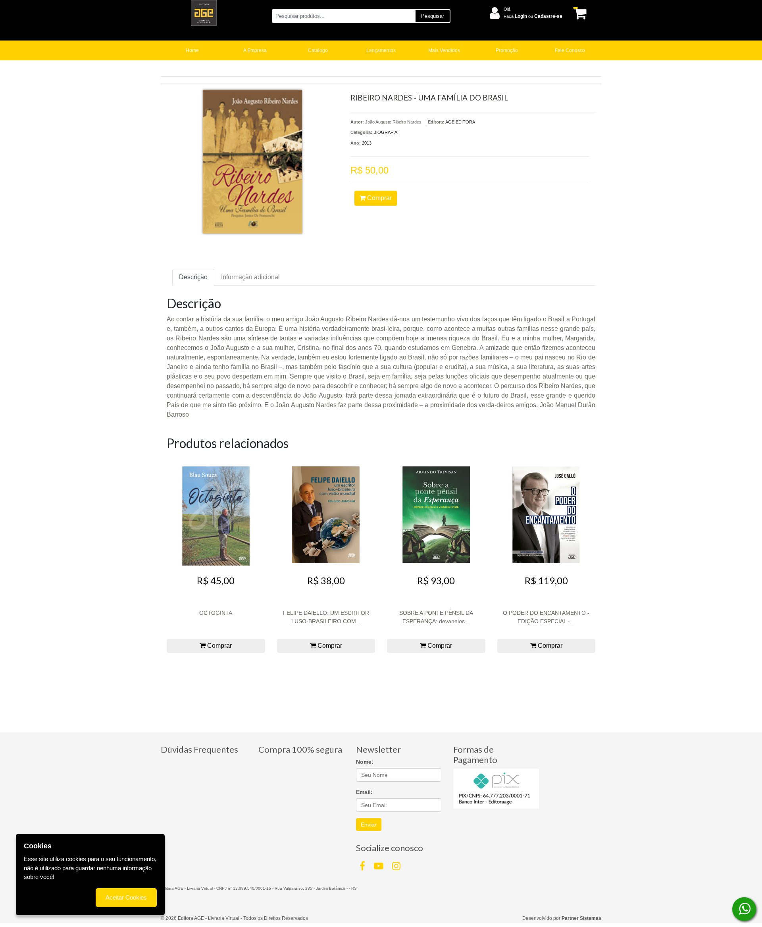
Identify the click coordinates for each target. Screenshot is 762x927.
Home (192, 50)
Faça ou (533, 16)
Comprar (379, 198)
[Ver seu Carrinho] (578, 13)
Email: (364, 792)
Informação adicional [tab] (250, 277)
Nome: (364, 762)
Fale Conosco (570, 50)
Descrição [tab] (193, 277)
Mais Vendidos (444, 50)
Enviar (369, 824)
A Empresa (255, 50)
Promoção (507, 50)
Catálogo (318, 50)
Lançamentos (381, 50)
